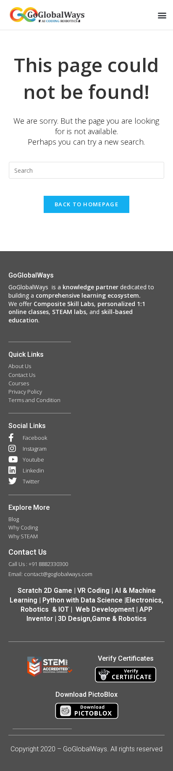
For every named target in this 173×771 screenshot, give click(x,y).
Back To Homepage (86, 204)
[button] (162, 15)
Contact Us (27, 552)
